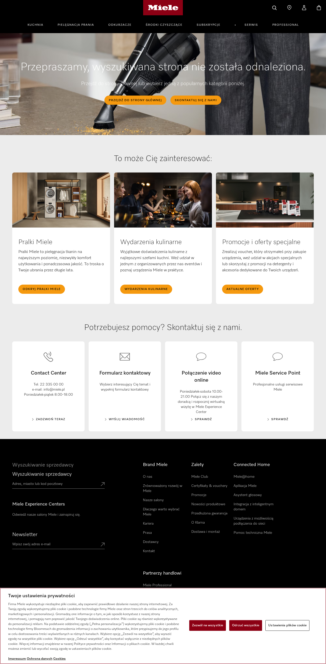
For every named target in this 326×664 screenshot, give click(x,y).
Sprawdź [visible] (279, 419)
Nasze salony (153, 500)
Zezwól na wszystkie (207, 625)
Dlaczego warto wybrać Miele (161, 512)
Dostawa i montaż (205, 532)
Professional (285, 24)
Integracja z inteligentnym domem (254, 506)
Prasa (147, 533)
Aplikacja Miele (245, 486)
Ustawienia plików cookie (287, 625)
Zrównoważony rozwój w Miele (162, 488)
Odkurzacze (119, 24)
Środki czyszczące (164, 24)
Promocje (198, 495)
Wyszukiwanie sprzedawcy (42, 474)
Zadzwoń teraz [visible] (50, 419)
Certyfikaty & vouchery (209, 486)
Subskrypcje (208, 24)
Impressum (17, 658)
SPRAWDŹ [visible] (203, 419)
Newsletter (24, 534)
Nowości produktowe (208, 504)
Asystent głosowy (248, 495)
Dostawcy (151, 542)
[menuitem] (38, 24)
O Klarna (198, 522)
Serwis (251, 24)
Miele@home (244, 477)
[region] (163, 626)
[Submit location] (103, 484)
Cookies (59, 658)
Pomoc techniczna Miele (253, 533)
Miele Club (199, 477)
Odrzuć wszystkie (245, 625)
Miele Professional (157, 585)
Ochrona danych (39, 658)
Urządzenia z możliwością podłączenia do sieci (253, 521)
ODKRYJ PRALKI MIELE (42, 289)
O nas (147, 477)
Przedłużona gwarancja (209, 513)
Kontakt (149, 551)
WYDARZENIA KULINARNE (146, 289)
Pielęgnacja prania (76, 24)
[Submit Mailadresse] (103, 545)
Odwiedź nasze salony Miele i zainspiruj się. (46, 514)
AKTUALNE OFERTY (242, 289)
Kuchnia (35, 24)
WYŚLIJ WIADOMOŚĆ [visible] (127, 419)
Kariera (148, 523)
